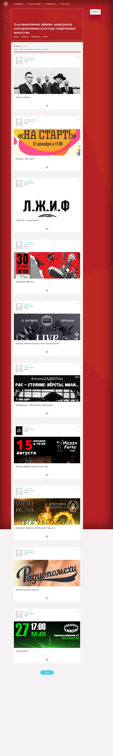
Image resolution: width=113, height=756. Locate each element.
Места (21, 49)
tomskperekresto (31, 119)
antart (26, 427)
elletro (26, 366)
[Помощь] (5, 33)
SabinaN (27, 304)
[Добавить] (5, 16)
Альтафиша (19, 4)
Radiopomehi (29, 550)
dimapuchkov (29, 58)
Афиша (16, 49)
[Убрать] (77, 57)
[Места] (5, 20)
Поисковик (65, 4)
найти (47, 672)
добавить (25, 46)
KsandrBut (28, 181)
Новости (45, 49)
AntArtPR (28, 243)
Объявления (38, 49)
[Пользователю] (5, 29)
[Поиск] (5, 12)
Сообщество (50, 4)
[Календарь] (5, 24)
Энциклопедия (34, 4)
